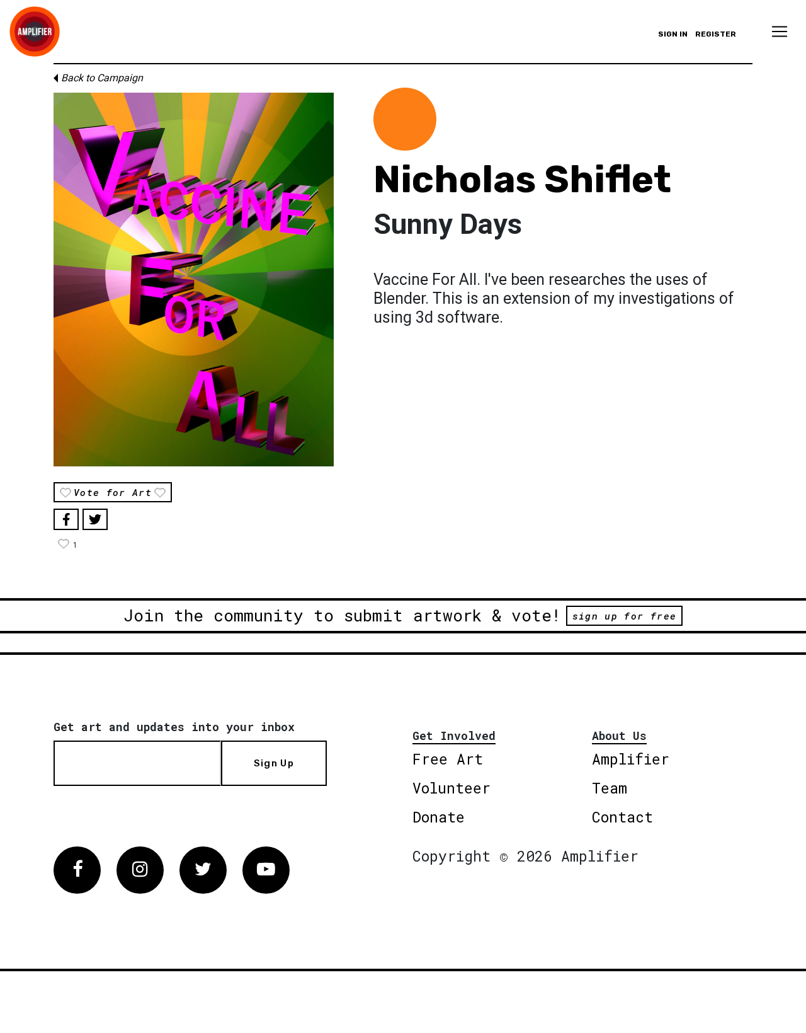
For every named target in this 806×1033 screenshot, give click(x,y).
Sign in (673, 34)
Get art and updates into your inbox (174, 726)
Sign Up (274, 763)
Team (609, 787)
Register (715, 34)
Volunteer (451, 787)
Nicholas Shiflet (522, 179)
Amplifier (630, 758)
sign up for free (624, 615)
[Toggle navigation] (780, 31)
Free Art (447, 758)
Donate (438, 816)
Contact (622, 816)
